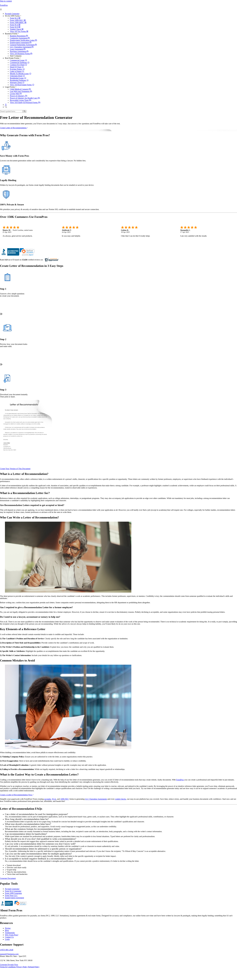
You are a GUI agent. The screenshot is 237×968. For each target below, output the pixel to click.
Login (7, 939)
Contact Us (9, 937)
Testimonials (10, 933)
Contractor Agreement (19, 38)
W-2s (54, 799)
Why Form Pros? (11, 935)
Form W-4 (14, 25)
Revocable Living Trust (19, 100)
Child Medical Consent (19, 89)
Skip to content (6, 1)
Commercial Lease (17, 60)
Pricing (7, 928)
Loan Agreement (16, 49)
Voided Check (15, 29)
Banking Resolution (18, 36)
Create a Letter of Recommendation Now (16, 795)
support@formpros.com (9, 954)
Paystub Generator (12, 14)
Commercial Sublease (18, 62)
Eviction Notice (16, 69)
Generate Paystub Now (9, 965)
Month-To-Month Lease (19, 74)
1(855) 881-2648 (6, 950)
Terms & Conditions (8, 967)
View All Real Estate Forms (21, 85)
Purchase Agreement (18, 51)
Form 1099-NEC (17, 20)
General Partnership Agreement (22, 45)
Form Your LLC (11, 895)
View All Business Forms (20, 54)
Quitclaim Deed (16, 76)
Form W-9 (14, 27)
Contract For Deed (17, 65)
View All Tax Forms (18, 31)
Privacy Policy (22, 967)
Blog (7, 930)
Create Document (15, 469)
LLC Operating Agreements (96, 799)
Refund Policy (33, 967)
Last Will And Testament (20, 91)
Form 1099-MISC (17, 22)
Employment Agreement (19, 42)
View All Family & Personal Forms (24, 102)
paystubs (47, 799)
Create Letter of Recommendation (13, 128)
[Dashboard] (6, 105)
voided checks (120, 799)
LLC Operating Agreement (20, 47)
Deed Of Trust (16, 67)
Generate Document (8, 878)
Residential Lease (17, 78)
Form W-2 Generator (13, 891)
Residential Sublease (18, 80)
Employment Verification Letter (22, 40)
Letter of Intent (16, 71)
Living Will (14, 94)
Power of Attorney (17, 96)
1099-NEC (64, 799)
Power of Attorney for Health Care (23, 98)
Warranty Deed (16, 82)
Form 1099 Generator (13, 893)
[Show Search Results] (24, 111)
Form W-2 (14, 18)
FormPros (4, 5)
